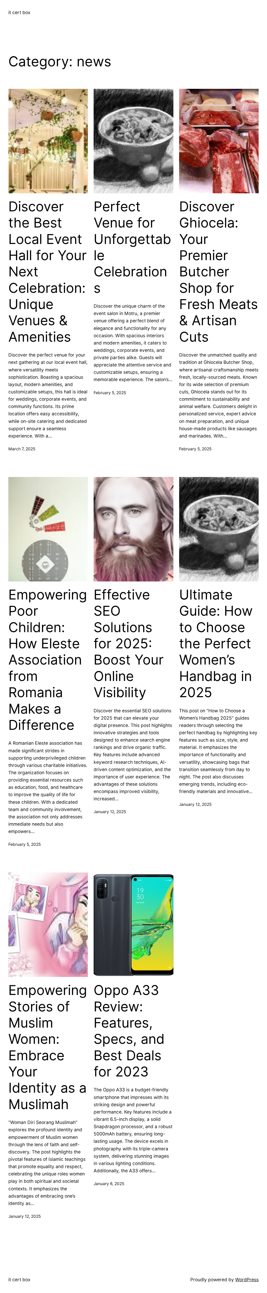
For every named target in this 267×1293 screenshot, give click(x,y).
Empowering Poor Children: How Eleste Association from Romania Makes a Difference (47, 660)
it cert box (19, 12)
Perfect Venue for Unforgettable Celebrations (132, 247)
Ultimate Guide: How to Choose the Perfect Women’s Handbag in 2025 (216, 644)
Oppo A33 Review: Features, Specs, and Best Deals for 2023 (129, 1031)
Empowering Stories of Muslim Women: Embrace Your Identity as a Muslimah (47, 1047)
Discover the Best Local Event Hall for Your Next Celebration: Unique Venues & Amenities (47, 272)
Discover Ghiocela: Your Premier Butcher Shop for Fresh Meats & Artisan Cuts (218, 272)
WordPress (247, 1279)
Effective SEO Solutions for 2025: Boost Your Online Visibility (128, 644)
